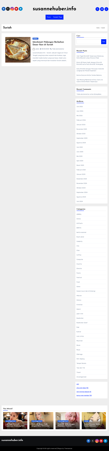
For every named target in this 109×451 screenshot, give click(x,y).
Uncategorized (81, 377)
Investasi (80, 304)
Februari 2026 (81, 120)
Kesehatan (80, 318)
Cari (78, 36)
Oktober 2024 (81, 188)
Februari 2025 (81, 170)
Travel (79, 372)
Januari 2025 (81, 174)
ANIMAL (79, 214)
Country (79, 264)
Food (78, 282)
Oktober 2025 (81, 133)
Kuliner (35, 38)
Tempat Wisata (81, 363)
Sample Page (57, 17)
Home (49, 17)
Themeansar (68, 448)
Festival (79, 277)
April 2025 (80, 161)
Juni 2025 (80, 152)
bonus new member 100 (84, 395)
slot (78, 384)
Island (78, 309)
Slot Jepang (80, 359)
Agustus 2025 (81, 143)
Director (79, 268)
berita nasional (81, 232)
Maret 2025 (80, 165)
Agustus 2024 (81, 197)
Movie (78, 345)
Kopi (78, 327)
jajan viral (80, 313)
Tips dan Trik (81, 368)
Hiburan (79, 295)
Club (78, 250)
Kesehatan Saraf (82, 323)
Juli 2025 (80, 147)
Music (78, 350)
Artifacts (80, 223)
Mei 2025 (80, 156)
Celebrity (80, 241)
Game (78, 286)
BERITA (79, 228)
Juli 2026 (80, 106)
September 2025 (82, 138)
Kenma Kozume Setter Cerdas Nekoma (89, 75)
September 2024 (82, 192)
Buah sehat (80, 237)
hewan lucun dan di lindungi (86, 291)
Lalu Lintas (80, 336)
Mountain (80, 341)
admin (37, 49)
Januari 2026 (81, 124)
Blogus (60, 448)
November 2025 (82, 129)
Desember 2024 (82, 179)
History (79, 300)
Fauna (79, 273)
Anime (79, 219)
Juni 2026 (80, 111)
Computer (80, 259)
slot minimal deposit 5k (84, 392)
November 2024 (82, 183)
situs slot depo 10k (82, 388)
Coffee (79, 255)
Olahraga (80, 354)
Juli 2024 (80, 201)
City (78, 246)
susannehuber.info (54, 9)
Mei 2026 (80, 115)
